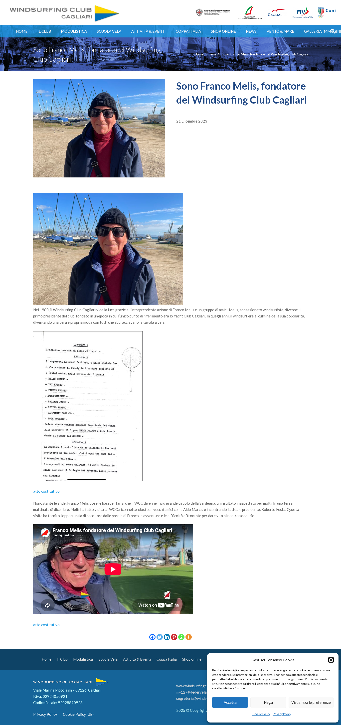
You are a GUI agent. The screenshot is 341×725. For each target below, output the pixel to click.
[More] (188, 637)
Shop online (191, 659)
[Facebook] (152, 637)
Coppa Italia (167, 659)
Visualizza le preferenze (311, 702)
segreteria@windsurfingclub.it (201, 698)
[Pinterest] (174, 637)
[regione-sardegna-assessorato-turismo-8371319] (213, 12)
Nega (268, 702)
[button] (331, 659)
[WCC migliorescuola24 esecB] (249, 12)
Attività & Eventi (137, 659)
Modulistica (83, 659)
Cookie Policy (261, 714)
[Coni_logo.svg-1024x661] (326, 12)
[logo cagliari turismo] (277, 12)
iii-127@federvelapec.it (196, 692)
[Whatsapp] (181, 637)
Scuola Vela (108, 659)
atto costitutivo (46, 491)
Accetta (230, 702)
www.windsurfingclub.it (195, 686)
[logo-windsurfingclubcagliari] (63, 12)
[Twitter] (160, 637)
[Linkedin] (167, 637)
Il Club (62, 659)
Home (46, 659)
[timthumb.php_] (303, 12)
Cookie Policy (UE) (78, 714)
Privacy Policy (282, 714)
